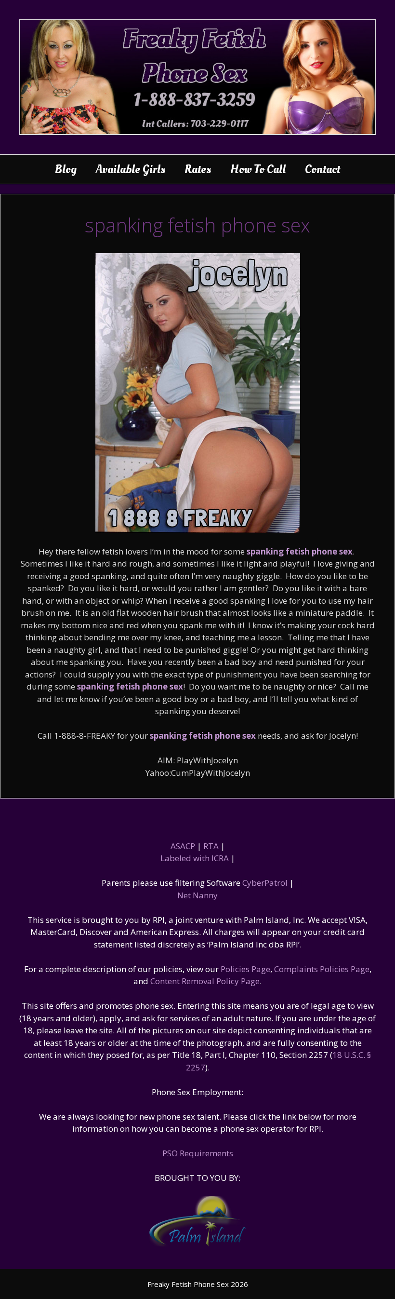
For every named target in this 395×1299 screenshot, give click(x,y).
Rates (197, 169)
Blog (66, 169)
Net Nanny (197, 895)
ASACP (183, 846)
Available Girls (130, 169)
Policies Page (245, 968)
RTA (211, 846)
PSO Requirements (197, 1153)
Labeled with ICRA (194, 858)
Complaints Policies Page (321, 968)
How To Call (258, 169)
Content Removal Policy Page (205, 981)
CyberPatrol (265, 882)
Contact (322, 169)
